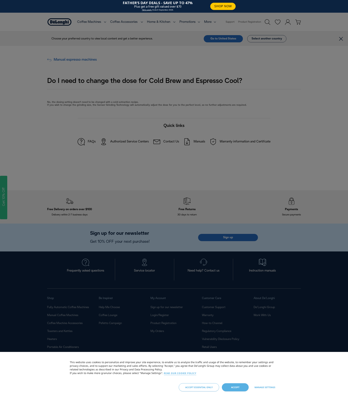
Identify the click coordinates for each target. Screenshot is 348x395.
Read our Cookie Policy (180, 373)
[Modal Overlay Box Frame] (174, 6)
